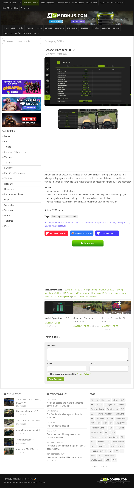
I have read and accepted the (70, 374)
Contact (42, 482)
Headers (95, 28)
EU (92, 414)
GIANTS (110, 418)
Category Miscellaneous (114, 404)
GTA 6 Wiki (104, 466)
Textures (27, 33)
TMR (93, 455)
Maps (6, 28)
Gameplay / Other (54, 41)
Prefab (18, 33)
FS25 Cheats (78, 2)
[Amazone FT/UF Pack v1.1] (9, 451)
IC (111, 423)
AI (97, 400)
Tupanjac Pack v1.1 (25, 439)
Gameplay (8, 33)
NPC (100, 446)
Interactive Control (98, 428)
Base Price (105, 400)
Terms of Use (9, 482)
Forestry (8, 167)
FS (92, 418)
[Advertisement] (87, 150)
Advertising (33, 482)
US (99, 455)
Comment (51, 345)
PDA (113, 446)
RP (122, 451)
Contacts (25, 8)
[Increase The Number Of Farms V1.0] (116, 307)
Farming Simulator (60, 216)
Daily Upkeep (112, 409)
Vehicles (48, 28)
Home (5, 2)
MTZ (93, 441)
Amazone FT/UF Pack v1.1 (28, 449)
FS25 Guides (91, 2)
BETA (115, 400)
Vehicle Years (109, 455)
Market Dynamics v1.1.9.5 (56, 318)
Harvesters (85, 28)
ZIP (114, 460)
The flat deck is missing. (58, 425)
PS (110, 451)
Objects (116, 28)
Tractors (29, 28)
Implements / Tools (13, 194)
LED (113, 432)
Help (16, 8)
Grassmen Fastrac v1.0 (27, 411)
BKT (92, 404)
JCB (110, 428)
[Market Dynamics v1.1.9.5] (58, 307)
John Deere (119, 428)
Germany (100, 418)
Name (50, 363)
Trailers (39, 28)
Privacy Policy (83, 374)
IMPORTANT (120, 423)
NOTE (93, 446)
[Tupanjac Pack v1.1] (9, 442)
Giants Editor (121, 418)
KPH (106, 432)
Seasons (8, 210)
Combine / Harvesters (15, 152)
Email (93, 363)
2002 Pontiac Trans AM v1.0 (29, 420)
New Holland (118, 441)
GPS (92, 423)
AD (92, 400)
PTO (116, 451)
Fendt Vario (119, 414)
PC (106, 446)
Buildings (106, 28)
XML (75, 216)
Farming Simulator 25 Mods (15, 479)
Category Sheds (97, 409)
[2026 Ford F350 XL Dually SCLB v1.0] (9, 402)
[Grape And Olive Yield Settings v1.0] (87, 307)
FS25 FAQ (104, 2)
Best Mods (7, 8)
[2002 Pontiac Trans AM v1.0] (9, 423)
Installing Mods (47, 2)
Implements (72, 28)
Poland (120, 446)
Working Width (97, 460)
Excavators (59, 28)
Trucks (20, 28)
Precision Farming (98, 451)
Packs (36, 33)
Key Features (96, 432)
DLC (122, 409)
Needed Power (104, 441)
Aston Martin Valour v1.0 (28, 430)
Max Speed (113, 437)
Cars (13, 28)
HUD (105, 423)
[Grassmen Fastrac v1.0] (9, 413)
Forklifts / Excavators (14, 173)
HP (98, 423)
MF (122, 437)
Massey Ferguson (98, 437)
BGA (122, 400)
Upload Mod (15, 2)
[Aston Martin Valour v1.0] (9, 432)
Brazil (99, 404)
